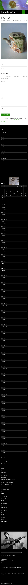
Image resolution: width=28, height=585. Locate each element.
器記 (1, 144)
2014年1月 (3, 415)
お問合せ (2, 465)
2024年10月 (3, 221)
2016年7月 (3, 354)
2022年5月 (3, 256)
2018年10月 (3, 305)
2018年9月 (3, 307)
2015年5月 (3, 380)
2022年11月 (3, 247)
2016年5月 (3, 359)
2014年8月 (3, 398)
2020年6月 (3, 279)
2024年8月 (3, 223)
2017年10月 (3, 326)
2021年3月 (3, 270)
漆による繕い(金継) (5, 489)
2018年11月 (3, 303)
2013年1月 (3, 438)
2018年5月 (3, 314)
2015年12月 (3, 368)
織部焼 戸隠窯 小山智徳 (8, 12)
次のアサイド (3, 578)
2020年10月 (3, 275)
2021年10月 (3, 263)
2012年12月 (3, 440)
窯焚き (2, 493)
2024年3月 (3, 230)
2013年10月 (3, 422)
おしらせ (2, 134)
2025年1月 (3, 214)
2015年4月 (3, 382)
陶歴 (1, 512)
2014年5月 (3, 405)
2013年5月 (3, 429)
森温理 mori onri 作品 (5, 500)
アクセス (3, 468)
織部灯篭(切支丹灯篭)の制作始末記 (8, 479)
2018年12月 (3, 300)
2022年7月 (3, 254)
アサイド (2, 526)
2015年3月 (3, 384)
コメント (3, 81)
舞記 (1, 155)
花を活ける (3, 158)
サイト (2, 108)
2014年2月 (3, 412)
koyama (13, 555)
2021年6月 (3, 265)
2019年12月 (3, 286)
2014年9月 (3, 396)
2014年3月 (3, 410)
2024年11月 (3, 219)
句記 (1, 141)
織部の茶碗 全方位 (5, 477)
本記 (1, 153)
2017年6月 (3, 335)
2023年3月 (3, 244)
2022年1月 (3, 261)
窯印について (4, 505)
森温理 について (4, 498)
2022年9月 (3, 251)
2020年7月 (3, 277)
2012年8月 (3, 450)
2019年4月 (3, 293)
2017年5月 (3, 338)
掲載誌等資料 (4, 521)
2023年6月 (3, 242)
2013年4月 (3, 431)
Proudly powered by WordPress (6, 583)
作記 (1, 137)
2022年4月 (3, 258)
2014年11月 (3, 391)
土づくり (3, 486)
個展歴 (2, 514)
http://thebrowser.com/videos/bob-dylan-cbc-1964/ (11, 552)
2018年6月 (3, 312)
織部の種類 (3, 472)
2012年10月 (3, 445)
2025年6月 (3, 207)
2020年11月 (3, 272)
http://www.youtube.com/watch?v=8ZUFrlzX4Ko (11, 567)
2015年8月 (3, 375)
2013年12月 (3, 417)
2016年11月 (3, 345)
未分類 (2, 151)
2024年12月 (3, 216)
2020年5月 (3, 282)
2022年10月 (3, 249)
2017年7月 (3, 333)
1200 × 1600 (10, 20)
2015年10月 (3, 373)
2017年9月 (3, 328)
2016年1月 (3, 366)
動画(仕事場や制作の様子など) (7, 482)
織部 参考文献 (4, 507)
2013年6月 (3, 426)
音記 (1, 162)
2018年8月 (3, 310)
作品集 (2, 470)
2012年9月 (3, 447)
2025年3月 (3, 212)
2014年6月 (3, 403)
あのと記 (2, 132)
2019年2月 (3, 296)
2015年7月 (3, 377)
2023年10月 (3, 237)
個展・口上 (3, 519)
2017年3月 (3, 342)
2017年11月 (3, 324)
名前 (2, 98)
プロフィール (4, 517)
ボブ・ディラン (3, 555)
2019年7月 (3, 289)
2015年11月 (3, 370)
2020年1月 (3, 284)
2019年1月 (3, 298)
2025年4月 (3, 209)
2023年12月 (3, 235)
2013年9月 (3, 424)
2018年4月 (3, 317)
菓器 (1, 160)
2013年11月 (3, 419)
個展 (1, 139)
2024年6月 (3, 226)
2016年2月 (3, 363)
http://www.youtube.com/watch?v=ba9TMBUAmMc (11, 564)
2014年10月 (3, 394)
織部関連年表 (4, 510)
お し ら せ (4, 461)
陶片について (4, 496)
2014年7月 (3, 401)
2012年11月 (3, 443)
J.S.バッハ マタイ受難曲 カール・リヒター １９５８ (11, 573)
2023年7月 (3, 240)
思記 (1, 146)
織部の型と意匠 (4, 503)
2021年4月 (3, 268)
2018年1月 (3, 319)
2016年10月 (3, 347)
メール (2, 103)
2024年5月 (3, 228)
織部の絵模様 (4, 475)
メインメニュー (26, 12)
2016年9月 (3, 349)
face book (3, 463)
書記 (1, 148)
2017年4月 (3, 340)
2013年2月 (3, 436)
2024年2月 (3, 233)
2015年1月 (3, 389)
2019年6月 (3, 291)
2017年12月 (3, 321)
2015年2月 (3, 387)
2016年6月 (3, 356)
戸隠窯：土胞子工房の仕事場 (7, 484)
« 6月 (2, 199)
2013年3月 (3, 433)
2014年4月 (3, 408)
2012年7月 (3, 452)
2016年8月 (3, 352)
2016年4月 (3, 361)
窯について (3, 491)
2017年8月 (3, 331)
